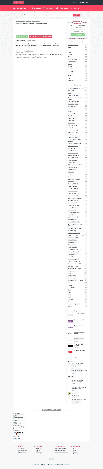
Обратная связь (22, 452)
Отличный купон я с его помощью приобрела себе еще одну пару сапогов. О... (79, 371)
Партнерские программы (61, 448)
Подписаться (77, 34)
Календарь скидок (22, 453)
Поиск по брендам (60, 450)
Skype (75, 450)
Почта (75, 448)
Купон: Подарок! (29, 51)
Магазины (28, 21)
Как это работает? (83, 2)
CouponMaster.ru (20, 21)
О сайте (74, 2)
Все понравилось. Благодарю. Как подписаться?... (79, 401)
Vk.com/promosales (78, 453)
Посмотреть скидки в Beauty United (40, 36)
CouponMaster (20, 8)
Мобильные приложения (61, 452)
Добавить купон (19, 2)
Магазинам (21, 448)
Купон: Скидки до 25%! (30, 40)
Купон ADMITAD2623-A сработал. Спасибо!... (77, 365)
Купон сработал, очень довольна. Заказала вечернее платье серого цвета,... (79, 388)
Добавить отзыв (22, 36)
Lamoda (38, 448)
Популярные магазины (51, 410)
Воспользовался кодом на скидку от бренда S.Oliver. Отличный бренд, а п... (78, 381)
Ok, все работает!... (76, 396)
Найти (77, 15)
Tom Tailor (39, 453)
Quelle (38, 450)
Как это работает (22, 450)
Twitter (75, 452)
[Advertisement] (39, 30)
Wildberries (39, 452)
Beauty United (36, 21)
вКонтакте (53, 459)
